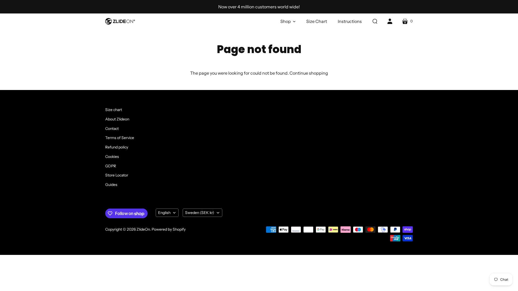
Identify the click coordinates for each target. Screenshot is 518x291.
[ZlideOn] (120, 21)
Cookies (112, 156)
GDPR (110, 166)
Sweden (199, 212)
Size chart (113, 109)
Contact (112, 128)
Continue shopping (308, 73)
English (164, 212)
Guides (111, 184)
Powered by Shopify (169, 229)
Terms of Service (119, 137)
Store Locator (116, 175)
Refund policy (116, 147)
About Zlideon (117, 119)
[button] (288, 21)
